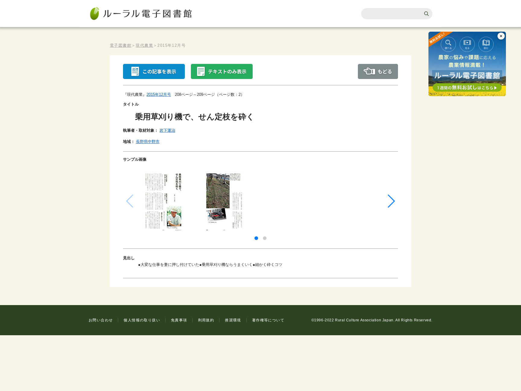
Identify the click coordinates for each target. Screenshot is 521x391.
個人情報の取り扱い (142, 320)
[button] (256, 238)
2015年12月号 (159, 94)
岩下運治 (167, 130)
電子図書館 (120, 45)
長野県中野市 (147, 141)
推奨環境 (233, 320)
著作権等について (268, 320)
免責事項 (179, 320)
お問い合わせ (101, 320)
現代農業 (144, 45)
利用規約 (206, 320)
